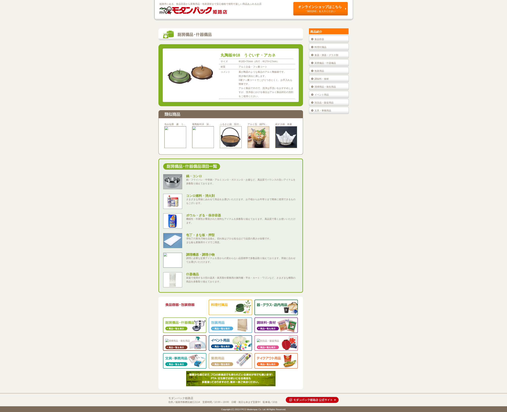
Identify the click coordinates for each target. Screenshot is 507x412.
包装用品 (319, 71)
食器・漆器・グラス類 (326, 55)
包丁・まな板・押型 (200, 235)
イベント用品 (321, 94)
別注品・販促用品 (324, 102)
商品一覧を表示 (176, 311)
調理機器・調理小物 (200, 254)
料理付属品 (320, 47)
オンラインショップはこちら (320, 9)
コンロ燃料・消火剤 (200, 195)
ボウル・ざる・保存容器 (203, 215)
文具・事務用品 (322, 110)
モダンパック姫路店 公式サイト (313, 400)
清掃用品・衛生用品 (325, 86)
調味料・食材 (321, 78)
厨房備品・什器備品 (325, 63)
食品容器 (319, 39)
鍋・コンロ (194, 176)
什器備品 (192, 274)
